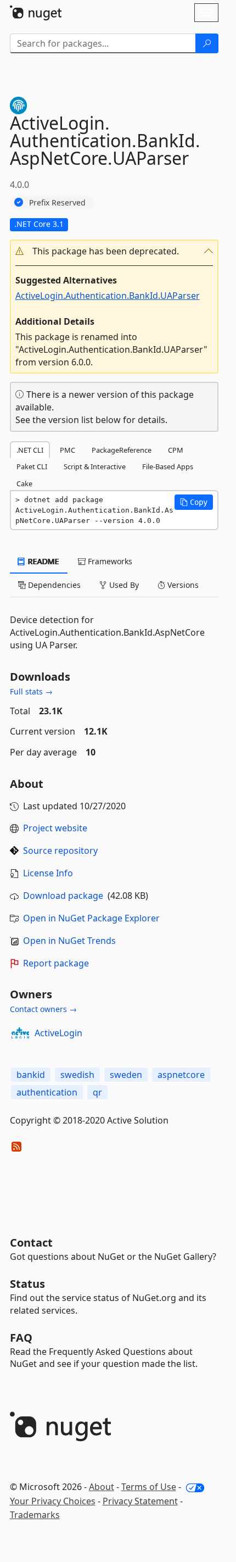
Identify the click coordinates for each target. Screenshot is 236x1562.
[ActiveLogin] (20, 1033)
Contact (31, 1242)
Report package (56, 963)
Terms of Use (148, 1487)
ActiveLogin (58, 1033)
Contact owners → (43, 1009)
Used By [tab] (123, 585)
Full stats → (31, 691)
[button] (114, 251)
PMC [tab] (67, 450)
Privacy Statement (140, 1501)
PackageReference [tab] (121, 450)
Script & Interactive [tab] (95, 466)
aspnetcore (181, 1075)
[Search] (206, 43)
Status (27, 1283)
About (101, 1487)
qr (97, 1092)
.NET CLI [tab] (29, 450)
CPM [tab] (175, 450)
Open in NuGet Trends (69, 941)
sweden (126, 1075)
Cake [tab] (24, 483)
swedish (77, 1075)
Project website (55, 828)
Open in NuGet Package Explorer (91, 918)
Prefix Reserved (57, 202)
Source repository (60, 850)
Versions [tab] (182, 585)
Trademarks (35, 1515)
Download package (63, 896)
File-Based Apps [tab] (167, 466)
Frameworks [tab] (109, 561)
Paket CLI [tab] (31, 466)
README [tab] (42, 561)
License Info (48, 873)
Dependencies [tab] (53, 585)
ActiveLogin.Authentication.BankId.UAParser (107, 296)
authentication (46, 1092)
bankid (30, 1075)
